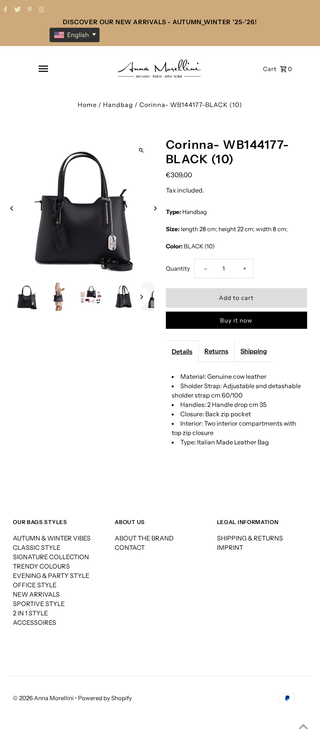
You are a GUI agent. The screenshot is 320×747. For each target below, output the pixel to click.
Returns (216, 351)
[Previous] (12, 208)
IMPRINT (230, 547)
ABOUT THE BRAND (144, 538)
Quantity (178, 268)
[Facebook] (4, 10)
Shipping (253, 351)
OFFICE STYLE (35, 585)
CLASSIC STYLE (36, 547)
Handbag (118, 105)
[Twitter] (16, 10)
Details (182, 351)
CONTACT (130, 547)
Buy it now (236, 320)
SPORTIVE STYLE (39, 604)
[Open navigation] (42, 68)
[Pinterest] (29, 10)
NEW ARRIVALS (36, 594)
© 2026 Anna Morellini (44, 698)
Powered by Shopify (105, 698)
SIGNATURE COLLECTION (51, 557)
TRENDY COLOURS (41, 566)
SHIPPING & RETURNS (250, 538)
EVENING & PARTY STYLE (51, 575)
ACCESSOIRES (34, 622)
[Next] (155, 208)
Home (87, 105)
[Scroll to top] (303, 726)
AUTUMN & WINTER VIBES (52, 538)
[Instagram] (40, 10)
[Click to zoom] (141, 150)
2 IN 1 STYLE (30, 613)
